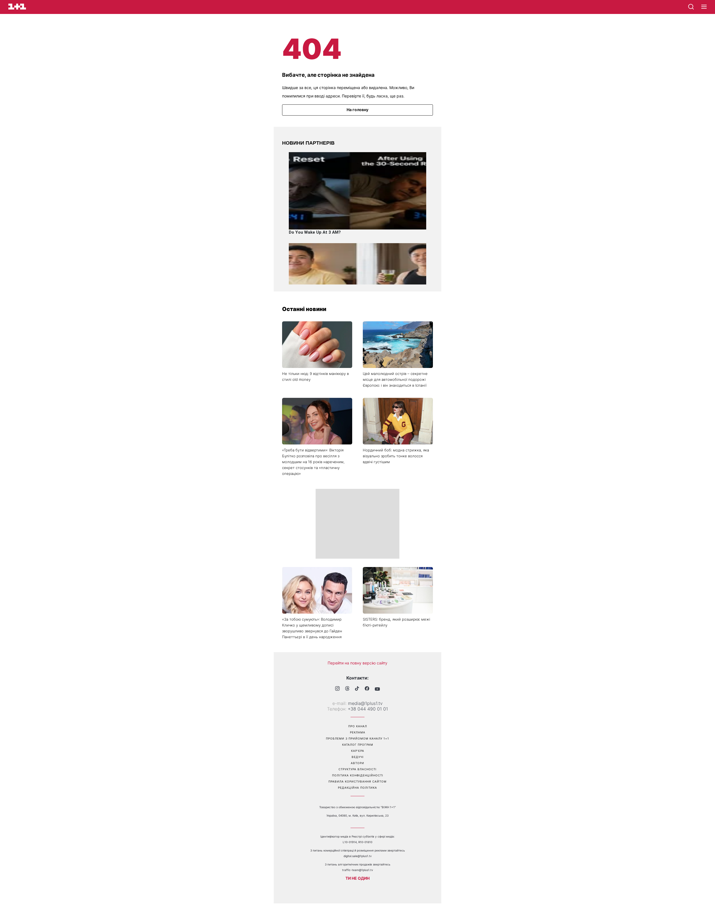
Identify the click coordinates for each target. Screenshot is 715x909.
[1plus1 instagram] (337, 689)
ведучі (358, 757)
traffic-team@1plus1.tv (357, 870)
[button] (704, 7)
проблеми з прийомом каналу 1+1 (357, 738)
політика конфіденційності (357, 775)
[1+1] (17, 6)
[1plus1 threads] (347, 689)
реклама (357, 732)
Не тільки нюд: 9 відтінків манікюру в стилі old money (315, 376)
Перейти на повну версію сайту (357, 663)
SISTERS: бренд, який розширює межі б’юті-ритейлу (396, 622)
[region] (357, 524)
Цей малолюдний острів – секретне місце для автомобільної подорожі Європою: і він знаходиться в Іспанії (395, 379)
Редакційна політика (357, 787)
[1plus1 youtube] (377, 689)
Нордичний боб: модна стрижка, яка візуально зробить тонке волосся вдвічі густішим (396, 456)
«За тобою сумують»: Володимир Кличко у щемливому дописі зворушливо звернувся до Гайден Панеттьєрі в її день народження (312, 628)
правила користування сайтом (357, 781)
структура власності (357, 769)
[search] (691, 6)
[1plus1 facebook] (367, 689)
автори (357, 763)
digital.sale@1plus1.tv (358, 856)
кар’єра (357, 750)
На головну (357, 109)
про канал (357, 726)
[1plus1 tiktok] (357, 689)
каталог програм (357, 744)
